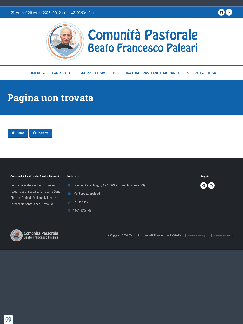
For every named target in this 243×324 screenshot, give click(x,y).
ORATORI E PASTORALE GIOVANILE (152, 73)
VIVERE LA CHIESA (201, 73)
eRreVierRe (174, 235)
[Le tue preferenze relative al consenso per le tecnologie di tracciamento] (8, 319)
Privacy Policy (196, 235)
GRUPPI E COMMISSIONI (98, 73)
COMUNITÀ (36, 73)
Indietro (43, 132)
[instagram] (229, 12)
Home (20, 132)
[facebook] (221, 12)
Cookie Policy (222, 235)
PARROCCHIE (62, 73)
